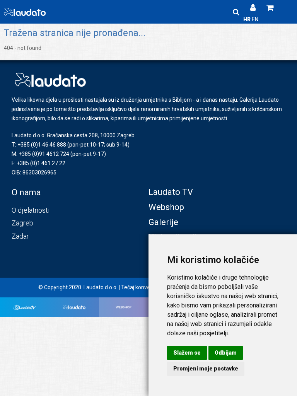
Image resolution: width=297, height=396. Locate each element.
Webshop (166, 207)
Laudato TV (170, 192)
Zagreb (22, 223)
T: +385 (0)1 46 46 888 (39, 145)
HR (247, 19)
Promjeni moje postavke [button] (205, 368)
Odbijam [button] (226, 353)
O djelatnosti (31, 210)
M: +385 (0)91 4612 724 (40, 154)
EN (255, 19)
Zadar (20, 236)
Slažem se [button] (187, 353)
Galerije (163, 222)
